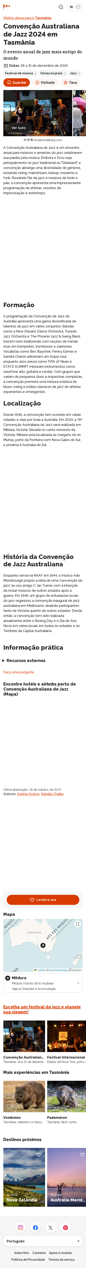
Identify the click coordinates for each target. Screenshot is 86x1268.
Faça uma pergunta (18, 672)
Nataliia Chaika (52, 794)
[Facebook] (35, 1228)
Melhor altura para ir (27, 18)
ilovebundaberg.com (48, 140)
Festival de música (19, 73)
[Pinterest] (66, 1228)
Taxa (73, 83)
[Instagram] (20, 1228)
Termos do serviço (61, 1259)
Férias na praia (51, 73)
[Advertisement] (43, 244)
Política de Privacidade (28, 1259)
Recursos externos (26, 660)
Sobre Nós (21, 1253)
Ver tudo (19, 128)
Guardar (20, 83)
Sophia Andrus (28, 794)
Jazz (73, 73)
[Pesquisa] (61, 7)
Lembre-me (46, 900)
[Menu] (75, 7)
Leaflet (41, 970)
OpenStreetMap (58, 970)
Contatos (39, 1253)
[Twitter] (51, 1228)
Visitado (48, 83)
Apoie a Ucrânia (60, 1253)
